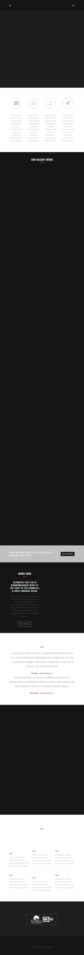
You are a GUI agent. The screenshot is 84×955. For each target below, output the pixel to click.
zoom (37, 204)
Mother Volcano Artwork (42, 508)
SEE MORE (67, 554)
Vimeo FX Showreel (42, 193)
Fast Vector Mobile (42, 319)
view (47, 204)
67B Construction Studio (42, 382)
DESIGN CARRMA (47, 947)
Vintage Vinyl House (42, 256)
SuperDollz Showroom (42, 445)
